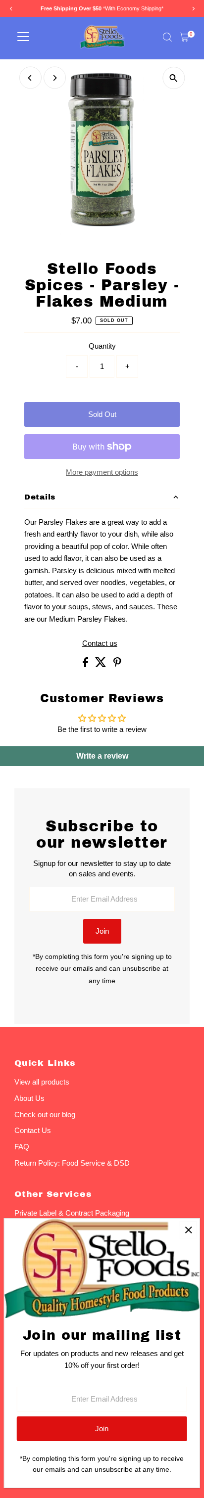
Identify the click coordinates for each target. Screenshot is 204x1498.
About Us (29, 1098)
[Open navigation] (23, 37)
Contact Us (32, 1130)
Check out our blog (44, 1114)
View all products (41, 1082)
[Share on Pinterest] (117, 664)
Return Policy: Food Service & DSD (72, 1163)
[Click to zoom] (173, 78)
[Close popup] (188, 1229)
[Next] (55, 78)
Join (102, 931)
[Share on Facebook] (86, 664)
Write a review (102, 756)
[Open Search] (167, 37)
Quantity (102, 346)
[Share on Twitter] (101, 664)
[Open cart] (184, 37)
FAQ (21, 1146)
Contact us (99, 643)
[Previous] (30, 78)
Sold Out (102, 414)
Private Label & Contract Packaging (71, 1213)
